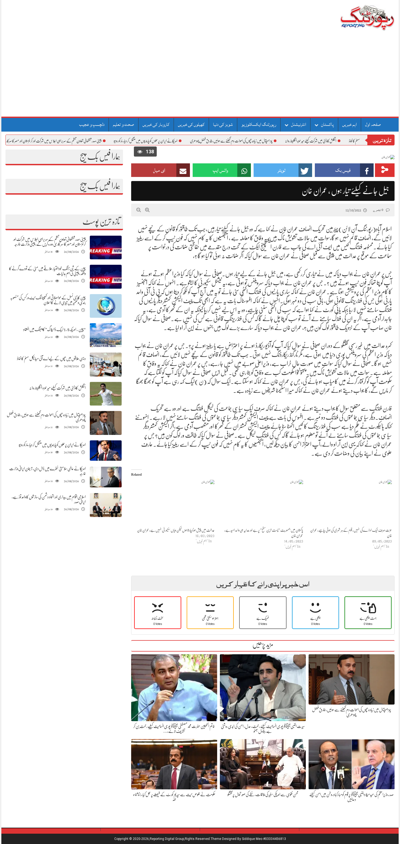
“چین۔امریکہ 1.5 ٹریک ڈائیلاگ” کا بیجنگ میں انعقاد (54, 329)
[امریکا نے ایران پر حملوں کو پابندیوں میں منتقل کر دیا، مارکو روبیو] (106, 450)
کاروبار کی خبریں (156, 124)
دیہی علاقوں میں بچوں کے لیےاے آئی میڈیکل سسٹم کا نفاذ (51, 358)
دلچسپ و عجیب (91, 124)
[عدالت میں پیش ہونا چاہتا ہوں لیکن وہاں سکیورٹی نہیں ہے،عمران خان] (172, 503)
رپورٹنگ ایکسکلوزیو (258, 124)
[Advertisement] (200, 76)
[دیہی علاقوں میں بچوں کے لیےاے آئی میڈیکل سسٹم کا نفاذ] (106, 364)
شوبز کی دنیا (223, 124)
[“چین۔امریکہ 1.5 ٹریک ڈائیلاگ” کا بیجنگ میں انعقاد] (106, 335)
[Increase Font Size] (147, 209)
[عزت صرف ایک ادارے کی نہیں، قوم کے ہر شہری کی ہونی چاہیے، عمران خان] (350, 503)
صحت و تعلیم (123, 124)
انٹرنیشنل (298, 124)
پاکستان (327, 124)
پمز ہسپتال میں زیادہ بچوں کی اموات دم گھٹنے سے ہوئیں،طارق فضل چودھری (255, 140)
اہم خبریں (349, 124)
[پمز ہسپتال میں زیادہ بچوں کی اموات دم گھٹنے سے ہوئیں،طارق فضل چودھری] (106, 423)
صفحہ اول (373, 124)
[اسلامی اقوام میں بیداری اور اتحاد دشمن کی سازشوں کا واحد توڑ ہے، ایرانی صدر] (106, 505)
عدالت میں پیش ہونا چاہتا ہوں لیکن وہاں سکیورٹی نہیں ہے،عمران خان (175, 530)
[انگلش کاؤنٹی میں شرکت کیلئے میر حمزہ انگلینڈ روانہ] (106, 394)
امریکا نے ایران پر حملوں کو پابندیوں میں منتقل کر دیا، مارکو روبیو (170, 140)
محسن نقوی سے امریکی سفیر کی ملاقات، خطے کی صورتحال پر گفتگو (262, 794)
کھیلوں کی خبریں (191, 124)
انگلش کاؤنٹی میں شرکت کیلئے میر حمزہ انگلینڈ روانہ (335, 140)
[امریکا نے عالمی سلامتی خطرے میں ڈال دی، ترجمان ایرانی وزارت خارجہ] (106, 477)
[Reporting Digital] (354, 17)
